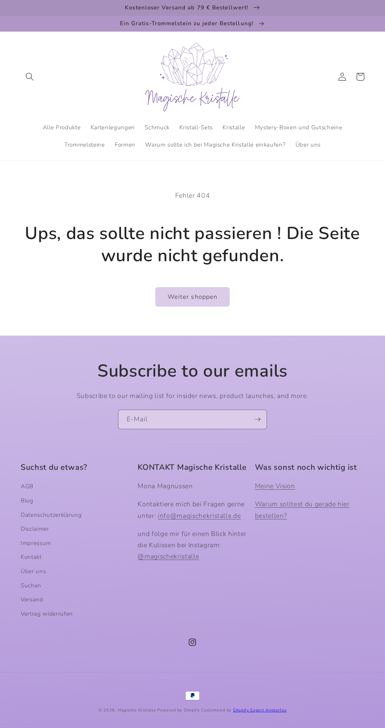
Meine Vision (275, 485)
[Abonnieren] (258, 419)
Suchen (31, 585)
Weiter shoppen (192, 296)
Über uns (33, 571)
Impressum (36, 543)
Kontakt (31, 557)
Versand (32, 599)
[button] (30, 77)
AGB (27, 486)
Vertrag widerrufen (47, 614)
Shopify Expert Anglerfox (259, 710)
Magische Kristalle (137, 710)
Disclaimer (35, 529)
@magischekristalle (168, 556)
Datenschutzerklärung (51, 515)
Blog (27, 500)
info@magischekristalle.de (199, 515)
